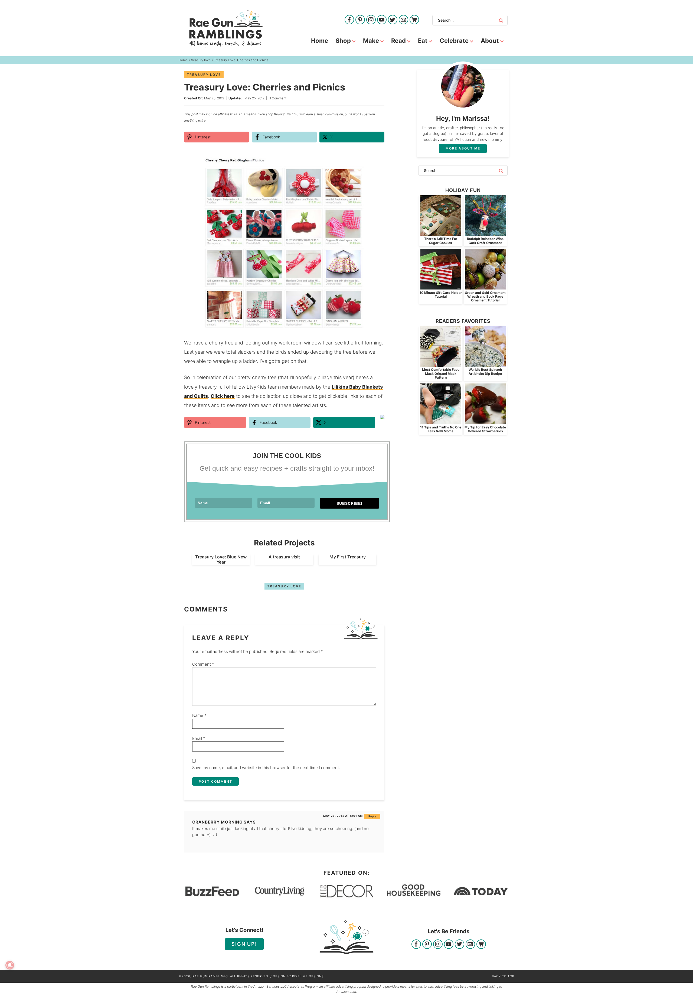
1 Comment (278, 98)
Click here (223, 396)
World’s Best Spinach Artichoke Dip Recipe (485, 371)
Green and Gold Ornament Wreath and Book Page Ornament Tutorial (485, 296)
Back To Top (503, 976)
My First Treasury (347, 556)
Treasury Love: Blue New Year (221, 559)
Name (199, 715)
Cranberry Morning (217, 822)
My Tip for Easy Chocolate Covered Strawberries (485, 429)
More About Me (463, 148)
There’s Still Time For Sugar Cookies (440, 241)
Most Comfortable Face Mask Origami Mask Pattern (440, 373)
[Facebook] (349, 20)
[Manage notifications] (9, 965)
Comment (203, 664)
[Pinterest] (360, 20)
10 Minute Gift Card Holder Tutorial (441, 294)
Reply (372, 816)
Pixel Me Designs (308, 976)
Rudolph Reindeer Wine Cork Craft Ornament (485, 241)
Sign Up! (244, 944)
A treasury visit (284, 556)
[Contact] (403, 20)
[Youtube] (382, 20)
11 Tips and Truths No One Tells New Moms (440, 429)
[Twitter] (392, 20)
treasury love (204, 75)
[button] (376, 165)
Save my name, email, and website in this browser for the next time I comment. (266, 767)
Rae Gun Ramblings (226, 28)
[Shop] (414, 20)
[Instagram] (371, 20)
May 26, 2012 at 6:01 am (343, 815)
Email (198, 738)
